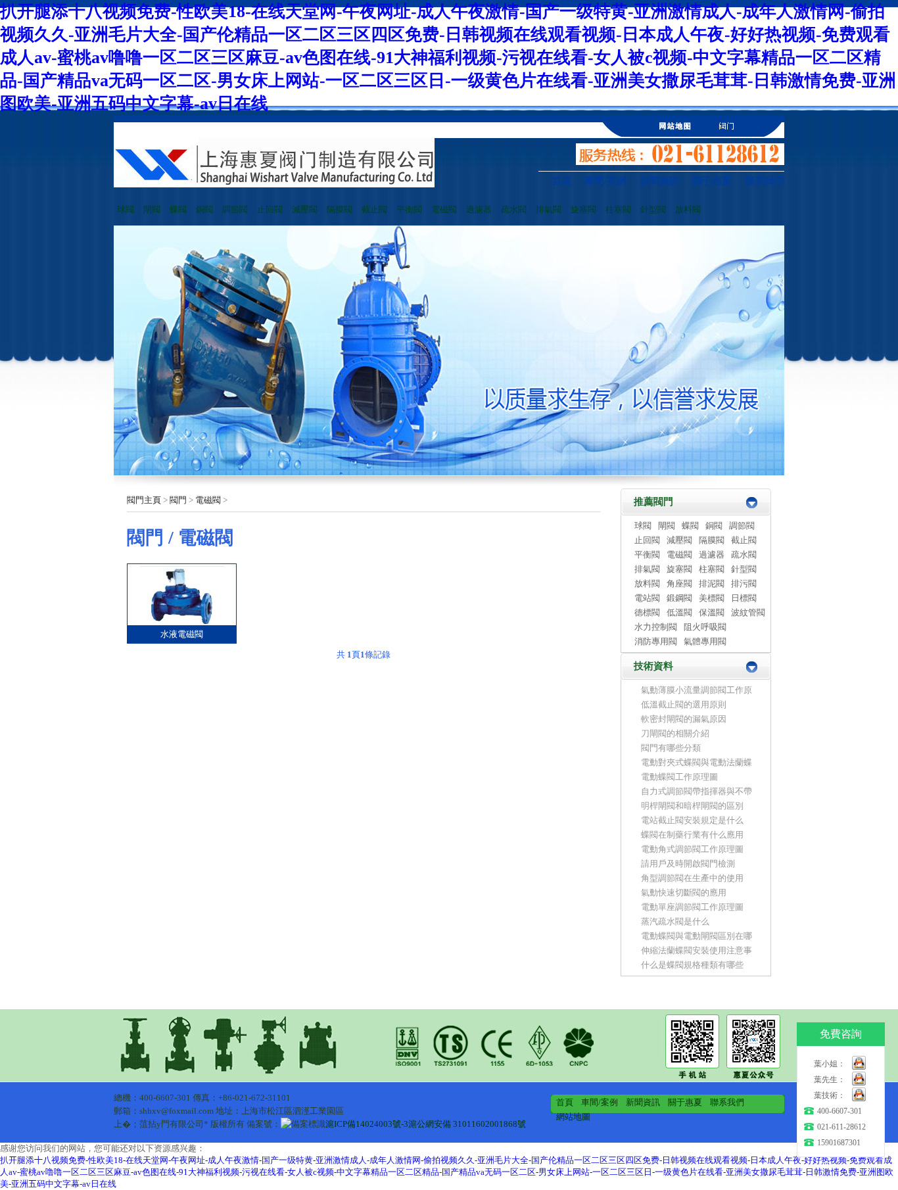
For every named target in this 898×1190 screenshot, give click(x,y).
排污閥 (744, 583)
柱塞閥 (618, 209)
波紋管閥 (748, 612)
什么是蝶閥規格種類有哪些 (692, 965)
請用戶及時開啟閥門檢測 (688, 864)
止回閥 (270, 209)
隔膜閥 (339, 209)
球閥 (125, 209)
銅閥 (204, 209)
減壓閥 (305, 209)
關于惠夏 (712, 181)
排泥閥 (711, 583)
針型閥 (653, 209)
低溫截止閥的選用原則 (683, 704)
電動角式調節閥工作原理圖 (692, 849)
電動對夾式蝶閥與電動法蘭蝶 (696, 762)
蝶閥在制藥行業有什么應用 (692, 835)
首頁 (561, 181)
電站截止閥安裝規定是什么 (696, 820)
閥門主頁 (144, 500)
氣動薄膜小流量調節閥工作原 (696, 690)
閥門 (178, 500)
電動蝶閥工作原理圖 (679, 777)
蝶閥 (178, 209)
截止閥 (374, 209)
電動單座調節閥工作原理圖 (692, 907)
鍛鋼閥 (679, 598)
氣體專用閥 (705, 641)
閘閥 (151, 209)
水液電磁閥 (181, 634)
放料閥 (688, 209)
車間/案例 (605, 181)
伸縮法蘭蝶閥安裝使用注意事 (696, 950)
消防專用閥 (655, 641)
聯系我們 (764, 181)
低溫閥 (679, 612)
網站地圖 (573, 1117)
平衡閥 (409, 209)
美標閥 (711, 598)
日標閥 (744, 598)
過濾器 (479, 209)
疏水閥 (514, 209)
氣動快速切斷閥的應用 (683, 892)
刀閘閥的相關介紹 (675, 733)
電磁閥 (444, 209)
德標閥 (647, 612)
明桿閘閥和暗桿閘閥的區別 (692, 806)
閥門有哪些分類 (671, 748)
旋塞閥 (583, 209)
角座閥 (679, 583)
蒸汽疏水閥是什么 (675, 921)
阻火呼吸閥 (705, 627)
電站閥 (647, 598)
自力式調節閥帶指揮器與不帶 (696, 791)
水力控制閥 (655, 627)
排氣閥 (548, 209)
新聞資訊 (659, 181)
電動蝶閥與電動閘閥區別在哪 (696, 936)
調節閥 (235, 209)
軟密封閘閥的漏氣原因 (683, 719)
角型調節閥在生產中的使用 (692, 878)
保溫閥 (711, 612)
